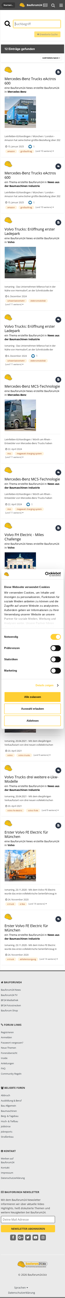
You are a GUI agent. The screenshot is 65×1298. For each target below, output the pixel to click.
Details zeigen (44, 685)
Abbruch (5, 1095)
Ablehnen (33, 720)
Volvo (11, 242)
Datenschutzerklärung (13, 1178)
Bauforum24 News (11, 989)
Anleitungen (7, 1063)
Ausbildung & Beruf (11, 1100)
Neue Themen (8, 1047)
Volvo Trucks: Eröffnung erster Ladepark (30, 231)
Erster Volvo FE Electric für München (26, 834)
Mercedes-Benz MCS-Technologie (32, 386)
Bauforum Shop (9, 1010)
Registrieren (7, 1032)
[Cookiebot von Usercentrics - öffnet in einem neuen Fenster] (46, 574)
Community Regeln (11, 1073)
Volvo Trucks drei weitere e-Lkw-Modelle (31, 779)
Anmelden (6, 1037)
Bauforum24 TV (9, 995)
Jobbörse (5, 1126)
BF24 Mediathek (9, 1000)
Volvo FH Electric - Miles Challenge (24, 536)
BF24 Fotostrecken (11, 1005)
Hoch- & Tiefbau (9, 1121)
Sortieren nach (50, 58)
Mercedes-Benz (17, 91)
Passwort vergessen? (12, 1042)
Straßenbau (7, 1136)
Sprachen (20, 1287)
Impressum (7, 1172)
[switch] (56, 648)
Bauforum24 (34, 5)
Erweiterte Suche (48, 34)
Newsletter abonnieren (28, 1228)
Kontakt (5, 1167)
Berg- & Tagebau (9, 1116)
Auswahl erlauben (32, 708)
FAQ (3, 1068)
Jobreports (6, 1131)
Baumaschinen (9, 1111)
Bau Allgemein (8, 1105)
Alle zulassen (32, 696)
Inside (4, 1058)
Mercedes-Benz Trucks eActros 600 (30, 81)
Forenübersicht (9, 1053)
